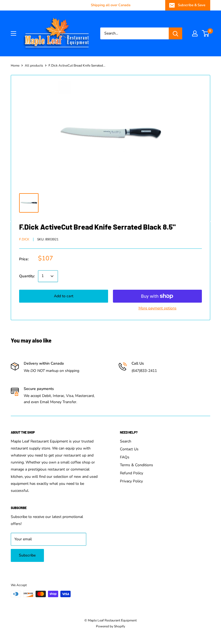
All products (34, 65)
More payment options (158, 308)
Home (15, 65)
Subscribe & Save (191, 5)
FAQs (124, 457)
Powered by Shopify (110, 626)
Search (125, 441)
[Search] (175, 33)
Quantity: (27, 276)
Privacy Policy (131, 481)
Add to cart (63, 296)
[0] (205, 33)
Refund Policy (131, 473)
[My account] (195, 33)
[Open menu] (13, 33)
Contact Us (129, 449)
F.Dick (24, 239)
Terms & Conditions (136, 465)
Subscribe (27, 555)
